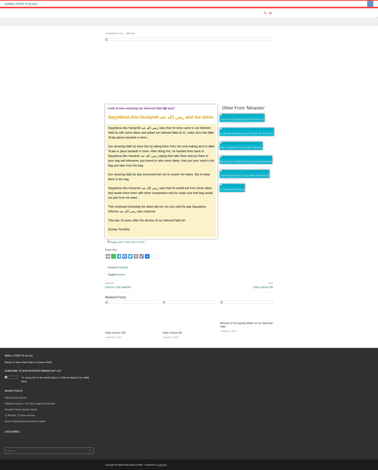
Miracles (130, 33)
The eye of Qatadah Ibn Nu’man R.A (242, 119)
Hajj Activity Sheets (16, 397)
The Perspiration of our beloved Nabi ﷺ (244, 175)
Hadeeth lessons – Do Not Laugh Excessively (30, 403)
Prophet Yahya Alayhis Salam (21, 409)
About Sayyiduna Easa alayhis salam (25, 421)
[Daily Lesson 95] (189, 315)
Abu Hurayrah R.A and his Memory (241, 147)
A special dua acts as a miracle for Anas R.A (247, 133)
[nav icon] (271, 13)
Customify (162, 465)
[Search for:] (49, 451)
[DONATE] (370, 4)
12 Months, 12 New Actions (20, 415)
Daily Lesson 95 (172, 332)
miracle (121, 274)
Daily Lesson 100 (115, 332)
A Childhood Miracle (232, 189)
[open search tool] (265, 13)
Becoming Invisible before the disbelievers (246, 161)
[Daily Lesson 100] (131, 315)
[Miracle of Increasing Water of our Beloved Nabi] (246, 310)
